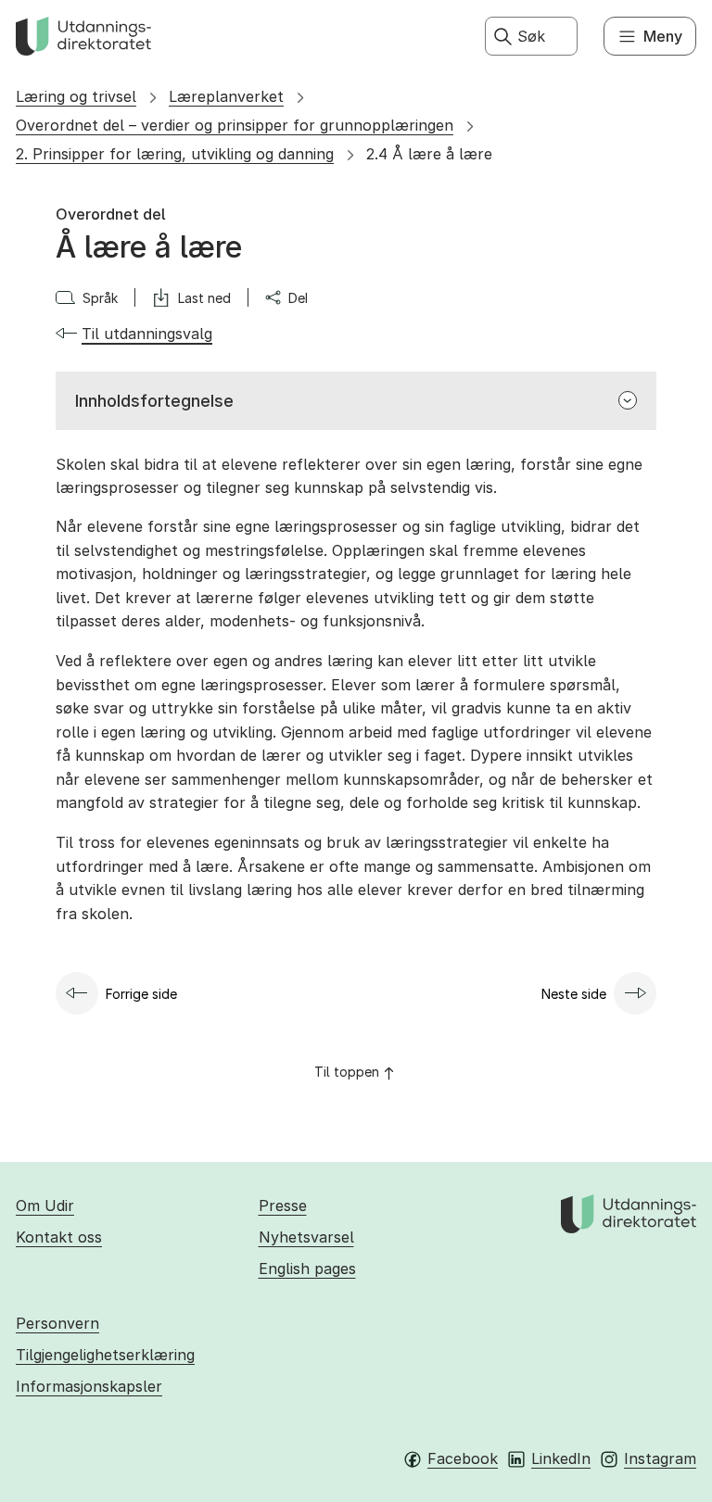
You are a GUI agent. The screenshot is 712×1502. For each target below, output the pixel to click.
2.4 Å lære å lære (429, 154)
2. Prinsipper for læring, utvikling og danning (175, 154)
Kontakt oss (59, 1237)
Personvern (57, 1323)
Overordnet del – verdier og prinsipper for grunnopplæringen (234, 125)
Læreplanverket (226, 96)
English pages (307, 1268)
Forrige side (141, 994)
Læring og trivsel (76, 96)
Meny (662, 36)
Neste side (573, 994)
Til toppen (346, 1071)
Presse (283, 1205)
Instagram (660, 1458)
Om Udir (45, 1205)
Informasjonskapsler (89, 1386)
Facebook (462, 1458)
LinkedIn (561, 1458)
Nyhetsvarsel (306, 1237)
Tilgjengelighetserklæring (105, 1354)
